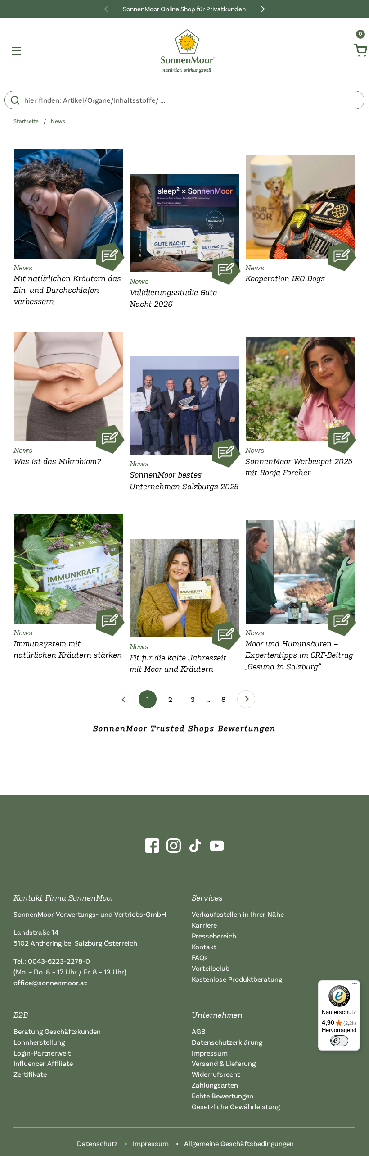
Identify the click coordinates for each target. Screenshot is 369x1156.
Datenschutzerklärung (227, 1042)
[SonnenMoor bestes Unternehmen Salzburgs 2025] (185, 403)
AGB (199, 1031)
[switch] (339, 1040)
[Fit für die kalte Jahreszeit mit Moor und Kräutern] (185, 585)
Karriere (204, 924)
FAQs (200, 957)
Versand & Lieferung (224, 1063)
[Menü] (354, 985)
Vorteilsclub (211, 968)
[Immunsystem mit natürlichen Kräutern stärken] (69, 567)
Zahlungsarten (215, 1084)
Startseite (26, 120)
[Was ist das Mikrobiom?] (69, 384)
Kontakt (204, 946)
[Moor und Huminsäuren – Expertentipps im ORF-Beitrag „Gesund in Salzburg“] (300, 569)
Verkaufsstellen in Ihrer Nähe (238, 914)
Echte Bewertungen (222, 1095)
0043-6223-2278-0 (59, 960)
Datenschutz (97, 1143)
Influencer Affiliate (43, 1063)
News (58, 120)
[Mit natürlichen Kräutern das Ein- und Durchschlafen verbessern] (69, 202)
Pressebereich (214, 935)
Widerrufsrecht (216, 1074)
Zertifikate (30, 1074)
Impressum (210, 1052)
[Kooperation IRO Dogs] (300, 204)
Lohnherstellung (39, 1042)
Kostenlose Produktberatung (237, 978)
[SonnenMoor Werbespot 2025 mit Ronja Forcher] (300, 387)
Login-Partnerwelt (42, 1052)
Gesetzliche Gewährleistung (236, 1106)
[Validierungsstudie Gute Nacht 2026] (185, 221)
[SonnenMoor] (188, 50)
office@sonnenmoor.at (50, 982)
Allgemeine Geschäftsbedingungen (239, 1143)
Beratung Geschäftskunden (57, 1031)
